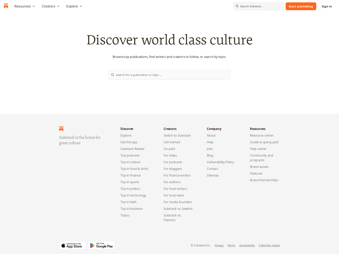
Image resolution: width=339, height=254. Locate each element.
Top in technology (133, 195)
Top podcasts (130, 155)
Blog (210, 155)
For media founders (178, 202)
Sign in (327, 6)
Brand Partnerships (264, 180)
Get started (172, 142)
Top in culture (130, 162)
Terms (231, 245)
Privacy (219, 245)
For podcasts (173, 162)
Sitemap (213, 175)
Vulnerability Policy (220, 162)
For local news (174, 195)
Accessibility (247, 245)
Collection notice (269, 245)
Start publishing (301, 6)
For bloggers (173, 169)
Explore (125, 135)
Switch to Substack (177, 135)
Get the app (129, 142)
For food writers (175, 188)
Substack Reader (132, 149)
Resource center (262, 135)
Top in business (131, 208)
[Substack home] (6, 6)
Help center (258, 149)
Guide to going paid (264, 142)
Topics (125, 215)
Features (256, 173)
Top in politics (130, 188)
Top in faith (128, 202)
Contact (212, 169)
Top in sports (129, 182)
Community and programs (261, 157)
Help (210, 142)
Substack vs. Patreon (172, 217)
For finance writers (177, 175)
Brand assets (259, 167)
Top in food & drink (134, 169)
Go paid (169, 149)
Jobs (210, 149)
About (211, 135)
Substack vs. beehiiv (178, 208)
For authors (172, 182)
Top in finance (130, 175)
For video (170, 155)
